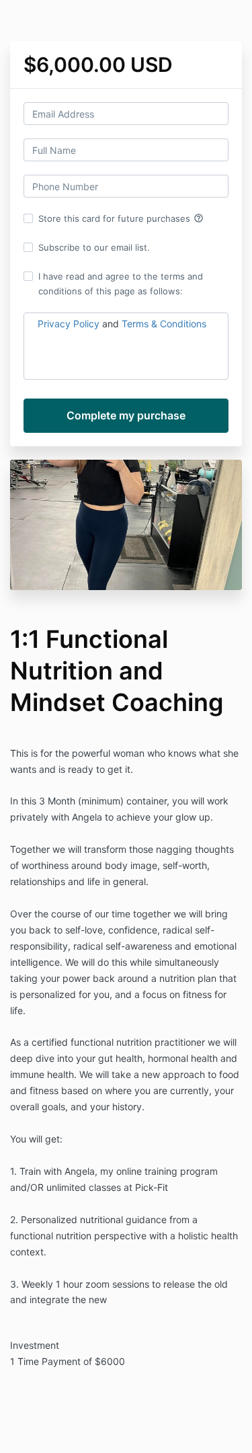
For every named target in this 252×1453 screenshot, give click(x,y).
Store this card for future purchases (121, 218)
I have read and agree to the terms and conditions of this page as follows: (120, 283)
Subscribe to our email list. (94, 247)
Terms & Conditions (164, 323)
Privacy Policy (68, 323)
